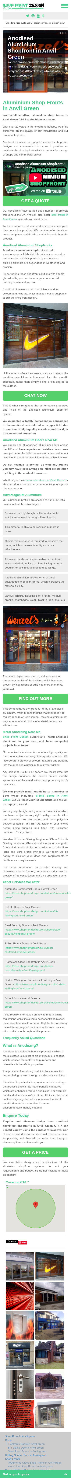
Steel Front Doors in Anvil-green (27, 1451)
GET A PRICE (35, 1152)
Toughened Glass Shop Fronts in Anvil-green (35, 1462)
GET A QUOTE (35, 200)
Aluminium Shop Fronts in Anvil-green (30, 1466)
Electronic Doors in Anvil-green (26, 1443)
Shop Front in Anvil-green (20, 1436)
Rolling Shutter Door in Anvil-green (25, 1455)
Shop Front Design (16, 736)
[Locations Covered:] (4, 5)
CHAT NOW (35, 395)
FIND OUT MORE (35, 698)
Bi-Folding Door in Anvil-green (26, 1447)
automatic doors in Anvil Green (46, 479)
